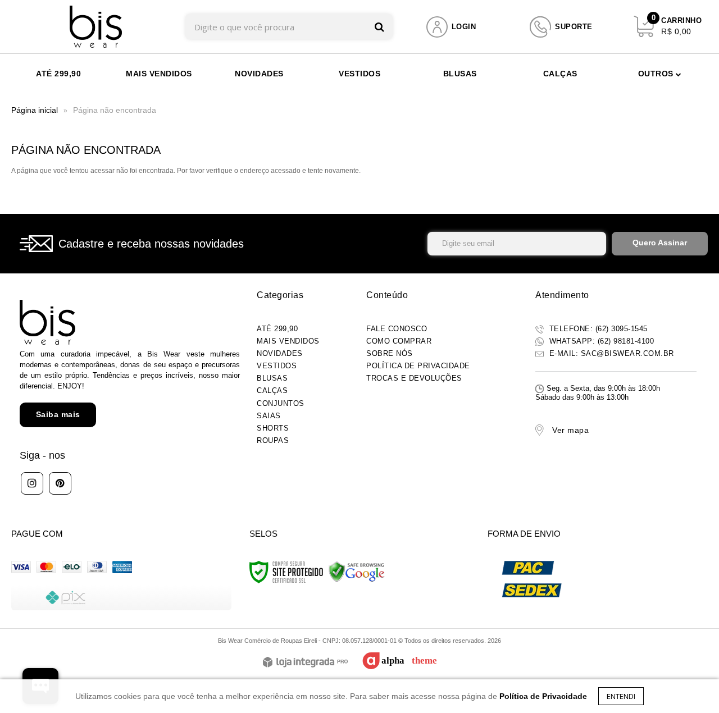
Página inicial (34, 110)
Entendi (621, 696)
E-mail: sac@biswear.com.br (610, 353)
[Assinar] (660, 243)
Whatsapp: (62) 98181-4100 (600, 341)
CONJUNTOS (280, 403)
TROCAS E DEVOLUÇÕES (414, 378)
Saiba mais (58, 414)
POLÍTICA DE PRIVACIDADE (418, 366)
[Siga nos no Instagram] (32, 483)
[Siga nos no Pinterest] (60, 483)
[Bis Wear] (96, 27)
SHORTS (273, 428)
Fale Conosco (396, 328)
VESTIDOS (277, 366)
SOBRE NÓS (389, 353)
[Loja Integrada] (305, 663)
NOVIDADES (280, 353)
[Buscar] (379, 26)
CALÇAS (272, 390)
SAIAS (269, 416)
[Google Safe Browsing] (357, 571)
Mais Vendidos (288, 341)
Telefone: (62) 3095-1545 (597, 328)
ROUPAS (273, 440)
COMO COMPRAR (398, 341)
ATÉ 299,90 (277, 328)
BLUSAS (272, 378)
